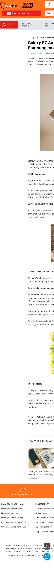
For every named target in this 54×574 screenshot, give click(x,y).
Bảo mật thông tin (44, 527)
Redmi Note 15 (28, 548)
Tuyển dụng (41, 513)
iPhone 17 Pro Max (30, 551)
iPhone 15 (20, 545)
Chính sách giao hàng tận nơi (14, 527)
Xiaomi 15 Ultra (13, 551)
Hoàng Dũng (36, 53)
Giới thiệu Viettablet (45, 508)
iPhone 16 (10, 545)
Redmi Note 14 (12, 548)
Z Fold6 (38, 545)
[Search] (49, 5)
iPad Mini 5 (42, 548)
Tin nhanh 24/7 (7, 25)
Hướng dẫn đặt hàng (10, 513)
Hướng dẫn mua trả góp (12, 518)
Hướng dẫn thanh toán (11, 508)
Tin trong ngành (27, 25)
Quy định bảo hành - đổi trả (13, 522)
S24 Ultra (30, 545)
